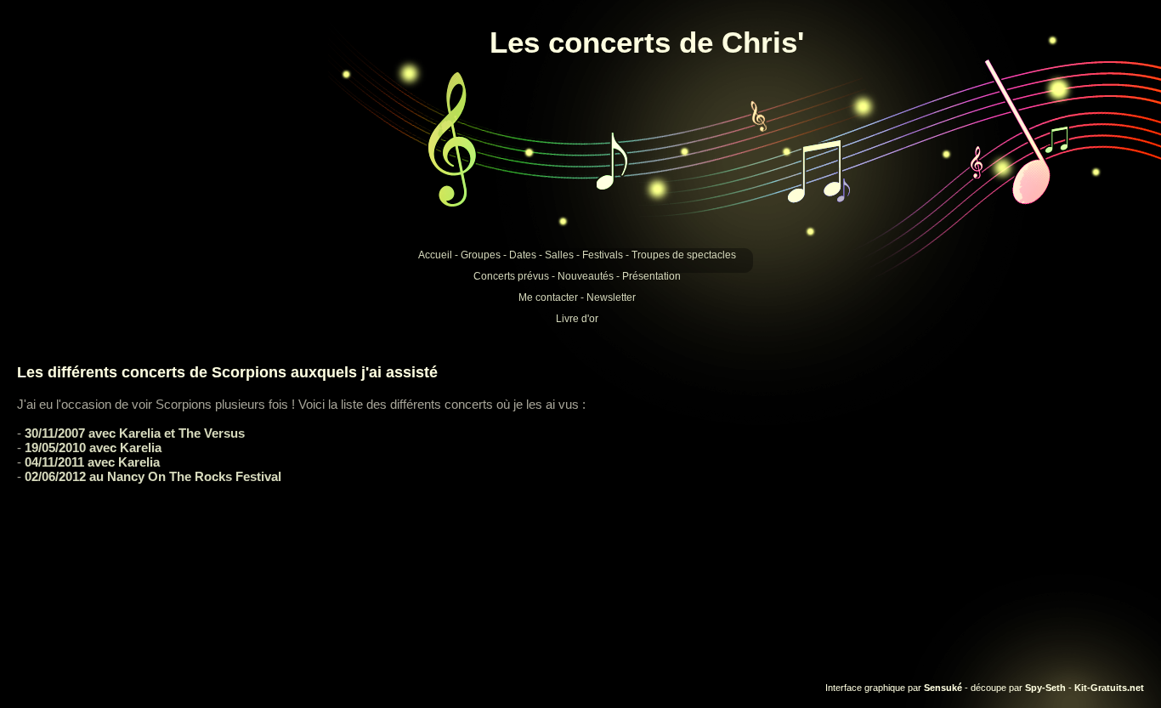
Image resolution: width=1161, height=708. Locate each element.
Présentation (651, 276)
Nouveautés (586, 276)
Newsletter (611, 297)
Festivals (602, 255)
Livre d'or (577, 319)
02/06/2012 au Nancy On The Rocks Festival (153, 476)
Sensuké (943, 688)
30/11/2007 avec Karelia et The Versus (135, 433)
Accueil (435, 255)
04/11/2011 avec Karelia (92, 462)
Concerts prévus (511, 276)
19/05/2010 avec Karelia (93, 447)
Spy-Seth (1045, 688)
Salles (559, 255)
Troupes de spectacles (683, 255)
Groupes (481, 255)
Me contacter (548, 297)
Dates (522, 255)
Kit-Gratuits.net (1109, 688)
